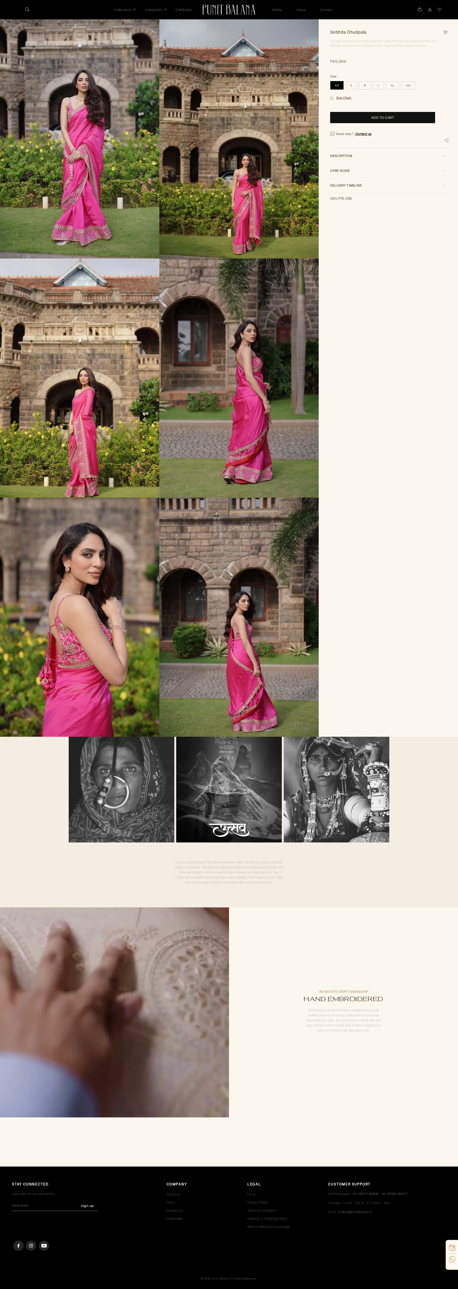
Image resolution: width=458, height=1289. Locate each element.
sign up (87, 1205)
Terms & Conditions (262, 1210)
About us (173, 1194)
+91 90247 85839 (365, 1194)
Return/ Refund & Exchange (268, 1227)
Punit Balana (220, 1278)
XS (337, 85)
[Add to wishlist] (443, 32)
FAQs (251, 1194)
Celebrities (174, 1218)
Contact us (363, 134)
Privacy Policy (257, 1202)
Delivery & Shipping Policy (267, 1218)
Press (171, 1202)
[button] (27, 9)
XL (392, 85)
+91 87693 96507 (394, 1194)
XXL (408, 85)
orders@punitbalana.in (355, 1212)
